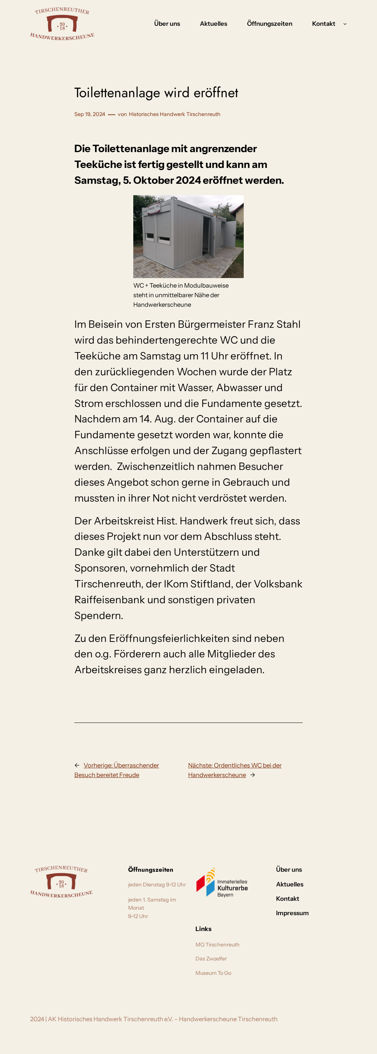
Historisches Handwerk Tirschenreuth (175, 114)
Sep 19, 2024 (89, 114)
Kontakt (323, 23)
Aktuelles (317, 884)
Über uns (315, 869)
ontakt (337, 869)
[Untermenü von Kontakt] (345, 23)
